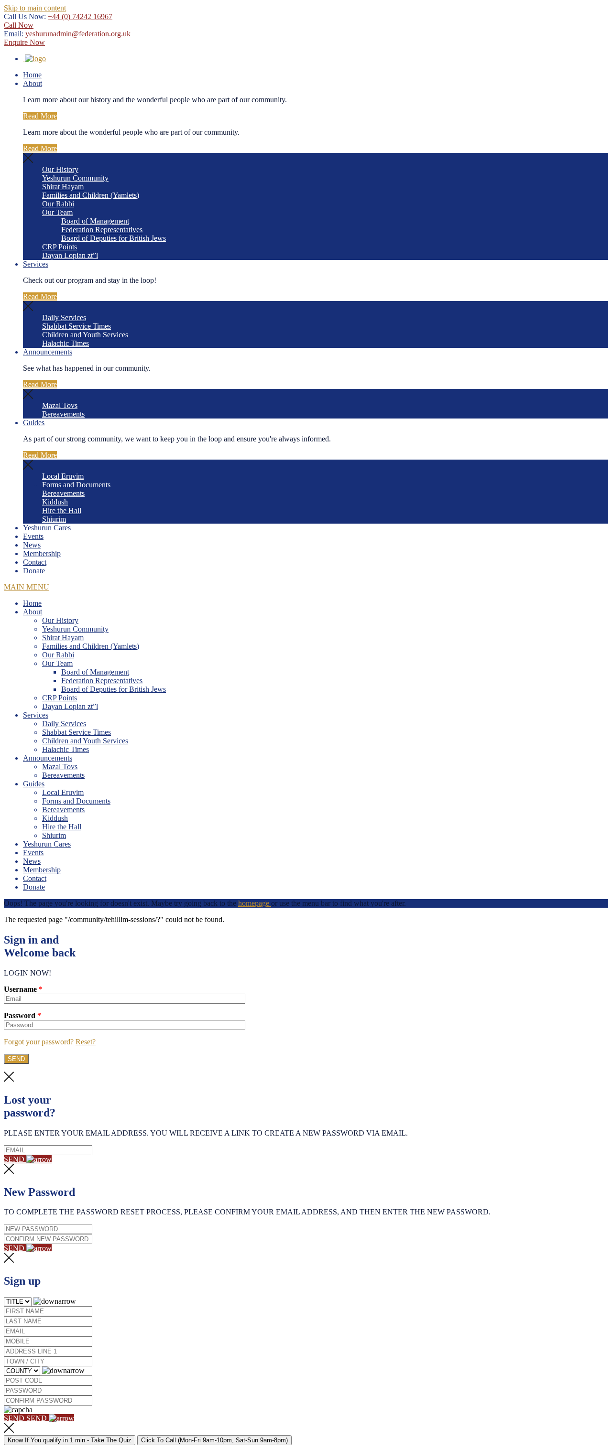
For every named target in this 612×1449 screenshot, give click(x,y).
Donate (34, 571)
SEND (15, 1159)
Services (35, 264)
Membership (42, 553)
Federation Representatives (101, 229)
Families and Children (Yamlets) (90, 195)
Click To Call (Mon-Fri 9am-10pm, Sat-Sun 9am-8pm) (214, 1440)
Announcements (47, 352)
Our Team (57, 212)
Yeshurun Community (75, 178)
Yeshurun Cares (47, 528)
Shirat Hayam (63, 186)
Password (22, 1015)
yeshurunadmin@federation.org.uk (78, 34)
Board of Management (95, 221)
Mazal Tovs (59, 405)
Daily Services (64, 317)
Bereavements (63, 414)
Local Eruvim (63, 476)
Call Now (18, 25)
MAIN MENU (26, 587)
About (32, 83)
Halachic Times (65, 343)
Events (33, 536)
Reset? (86, 1042)
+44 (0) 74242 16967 (80, 16)
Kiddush (55, 502)
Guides (33, 423)
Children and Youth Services (85, 335)
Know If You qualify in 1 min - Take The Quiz (69, 1440)
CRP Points (59, 247)
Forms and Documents (76, 485)
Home (32, 75)
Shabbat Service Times (76, 326)
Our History (60, 169)
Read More (40, 116)
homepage (254, 903)
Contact (34, 562)
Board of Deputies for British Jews (113, 238)
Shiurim (54, 519)
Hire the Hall (61, 510)
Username (23, 989)
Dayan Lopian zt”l (70, 255)
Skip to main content (35, 8)
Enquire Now (24, 42)
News (32, 545)
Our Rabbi (58, 204)
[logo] (34, 58)
